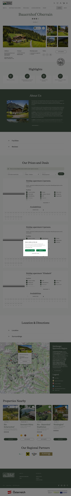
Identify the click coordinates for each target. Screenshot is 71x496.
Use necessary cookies (35, 253)
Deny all (41, 250)
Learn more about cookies (28, 247)
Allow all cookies (30, 250)
